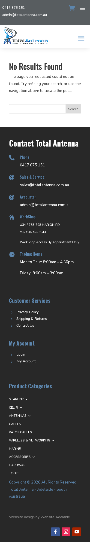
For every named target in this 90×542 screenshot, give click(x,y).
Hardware (18, 465)
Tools (14, 473)
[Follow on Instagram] (66, 531)
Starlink (16, 399)
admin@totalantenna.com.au (24, 14)
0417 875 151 (13, 7)
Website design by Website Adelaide (39, 517)
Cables (15, 424)
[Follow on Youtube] (76, 531)
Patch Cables (20, 432)
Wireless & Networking (29, 440)
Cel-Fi (13, 407)
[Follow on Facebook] (55, 531)
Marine (15, 449)
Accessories (20, 457)
